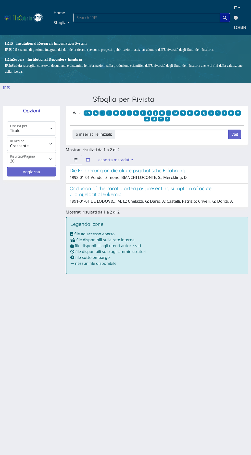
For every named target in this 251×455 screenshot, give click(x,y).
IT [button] (235, 8)
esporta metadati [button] (114, 159)
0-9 (88, 113)
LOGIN (240, 27)
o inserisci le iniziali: (94, 134)
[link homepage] (25, 18)
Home (59, 12)
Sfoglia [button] (60, 22)
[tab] (76, 160)
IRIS (6, 88)
